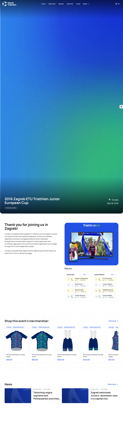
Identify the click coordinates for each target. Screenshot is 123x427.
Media (85, 4)
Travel (78, 4)
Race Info (70, 4)
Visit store (112, 321)
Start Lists (52, 4)
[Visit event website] (121, 106)
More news (112, 384)
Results (61, 4)
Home (43, 4)
